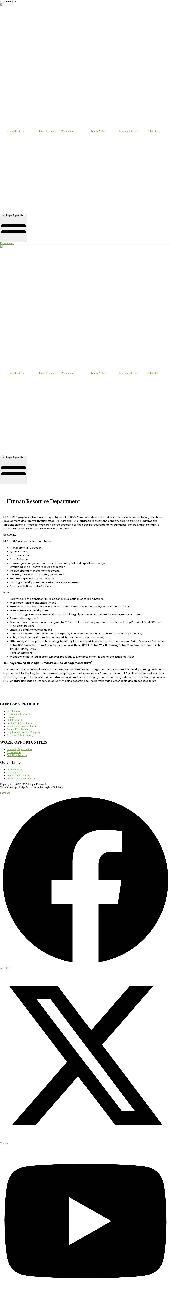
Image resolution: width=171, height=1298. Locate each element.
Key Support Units (128, 131)
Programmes (67, 131)
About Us (18, 131)
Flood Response (47, 131)
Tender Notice (98, 131)
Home (10, 131)
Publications (153, 131)
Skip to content (8, 1)
